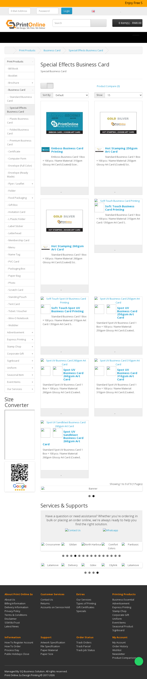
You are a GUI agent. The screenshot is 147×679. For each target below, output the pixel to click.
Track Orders (83, 642)
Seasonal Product (122, 626)
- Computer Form (16, 158)
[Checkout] (130, 10)
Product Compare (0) (108, 86)
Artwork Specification (53, 642)
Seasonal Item (20, 375)
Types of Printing (86, 603)
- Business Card (20, 90)
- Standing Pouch (17, 297)
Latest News (12, 626)
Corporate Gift (20, 353)
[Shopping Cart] (125, 10)
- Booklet (12, 75)
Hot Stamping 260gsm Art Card (67, 247)
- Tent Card (13, 304)
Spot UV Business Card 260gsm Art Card (73, 374)
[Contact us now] (73, 530)
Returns (45, 603)
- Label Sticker (15, 226)
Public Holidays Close (17, 654)
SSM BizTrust (12, 622)
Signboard (20, 360)
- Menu (11, 247)
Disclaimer (11, 618)
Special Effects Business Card (86, 50)
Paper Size (47, 654)
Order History (120, 646)
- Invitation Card (16, 212)
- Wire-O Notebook (18, 318)
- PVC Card (13, 261)
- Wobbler (12, 325)
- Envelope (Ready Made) (17, 174)
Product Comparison (124, 657)
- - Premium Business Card (19, 142)
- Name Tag (13, 254)
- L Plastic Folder (16, 219)
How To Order (13, 646)
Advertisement (20, 332)
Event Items (20, 382)
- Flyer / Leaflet (20, 183)
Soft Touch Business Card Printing (119, 207)
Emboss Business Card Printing (67, 149)
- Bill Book (12, 68)
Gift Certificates (85, 607)
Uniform (20, 367)
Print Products (27, 50)
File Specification (50, 646)
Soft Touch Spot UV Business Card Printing (67, 309)
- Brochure (20, 82)
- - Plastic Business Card (18, 120)
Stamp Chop (20, 346)
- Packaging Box (16, 268)
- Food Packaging (20, 197)
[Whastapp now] (110, 530)
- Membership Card (18, 240)
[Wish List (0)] (120, 10)
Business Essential (123, 599)
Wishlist (116, 650)
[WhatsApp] (139, 661)
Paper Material (49, 650)
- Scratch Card (15, 290)
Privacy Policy (12, 611)
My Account (119, 642)
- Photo (11, 282)
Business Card (52, 50)
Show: (99, 95)
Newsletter (118, 654)
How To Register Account (19, 642)
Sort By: (47, 95)
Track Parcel (83, 646)
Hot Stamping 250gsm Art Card (121, 149)
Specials (81, 611)
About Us (10, 599)
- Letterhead (14, 233)
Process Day (12, 650)
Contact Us (47, 599)
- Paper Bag (13, 275)
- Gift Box (12, 205)
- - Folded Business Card (18, 131)
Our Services (20, 389)
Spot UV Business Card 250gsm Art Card (127, 312)
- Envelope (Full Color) (19, 165)
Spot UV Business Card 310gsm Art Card (127, 374)
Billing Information (15, 603)
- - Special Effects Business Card (17, 109)
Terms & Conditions (16, 615)
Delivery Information (16, 607)
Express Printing (20, 339)
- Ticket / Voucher (17, 311)
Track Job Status (85, 650)
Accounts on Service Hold (55, 607)
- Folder (11, 190)
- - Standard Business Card (19, 98)
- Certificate (13, 151)
